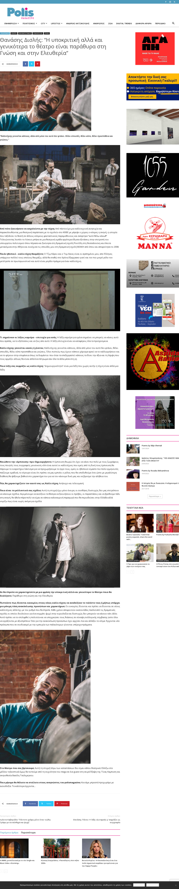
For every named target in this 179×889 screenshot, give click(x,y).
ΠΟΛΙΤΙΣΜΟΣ (29, 23)
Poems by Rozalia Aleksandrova (155, 470)
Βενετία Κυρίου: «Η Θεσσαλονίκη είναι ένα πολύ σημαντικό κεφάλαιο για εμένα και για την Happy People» (100, 863)
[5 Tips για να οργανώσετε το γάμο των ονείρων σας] (140, 552)
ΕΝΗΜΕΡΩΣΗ (10, 23)
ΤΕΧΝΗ (47, 33)
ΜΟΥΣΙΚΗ (4, 857)
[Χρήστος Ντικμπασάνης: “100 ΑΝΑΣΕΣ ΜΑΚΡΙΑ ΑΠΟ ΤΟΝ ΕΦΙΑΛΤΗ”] (133, 461)
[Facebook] (166, 2)
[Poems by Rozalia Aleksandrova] (133, 474)
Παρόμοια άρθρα (9, 832)
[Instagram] (170, 2)
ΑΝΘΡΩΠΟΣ (99, 23)
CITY (43, 23)
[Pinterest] (37, 64)
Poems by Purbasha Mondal (167, 534)
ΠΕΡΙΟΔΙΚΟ (160, 23)
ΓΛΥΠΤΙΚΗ (45, 857)
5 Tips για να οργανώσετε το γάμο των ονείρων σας (138, 565)
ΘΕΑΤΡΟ (14, 33)
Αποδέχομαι (139, 885)
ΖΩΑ (110, 23)
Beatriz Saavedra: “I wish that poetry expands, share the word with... (139, 536)
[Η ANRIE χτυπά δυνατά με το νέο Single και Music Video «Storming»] (19, 848)
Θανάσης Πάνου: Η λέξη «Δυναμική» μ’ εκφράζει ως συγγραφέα (96, 821)
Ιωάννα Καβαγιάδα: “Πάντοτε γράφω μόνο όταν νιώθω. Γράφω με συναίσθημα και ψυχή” (25, 821)
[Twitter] (174, 2)
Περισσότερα (28, 832)
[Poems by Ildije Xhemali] (133, 448)
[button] (173, 23)
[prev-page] (1, 871)
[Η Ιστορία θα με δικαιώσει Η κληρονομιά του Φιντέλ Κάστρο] (133, 486)
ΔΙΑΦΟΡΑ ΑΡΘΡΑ (143, 23)
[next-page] (5, 871)
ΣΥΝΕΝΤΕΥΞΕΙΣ (37, 33)
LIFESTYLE (55, 23)
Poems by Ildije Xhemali (152, 445)
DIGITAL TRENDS (124, 23)
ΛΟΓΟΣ (129, 531)
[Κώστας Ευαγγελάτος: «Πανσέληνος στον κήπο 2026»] (60, 848)
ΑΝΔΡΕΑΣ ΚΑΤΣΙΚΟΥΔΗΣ (78, 23)
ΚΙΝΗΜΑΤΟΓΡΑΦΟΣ (25, 33)
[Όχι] (175, 885)
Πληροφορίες (152, 885)
